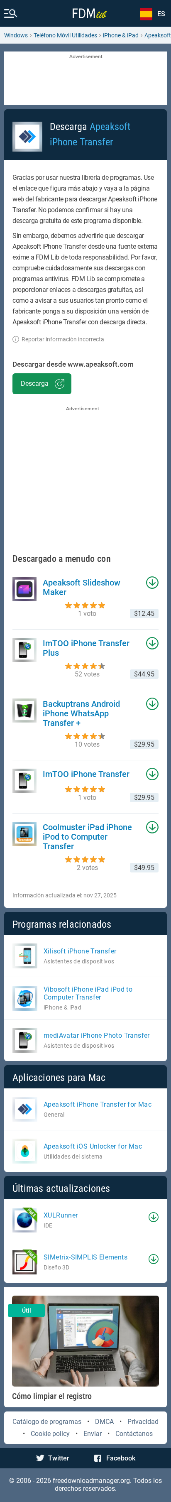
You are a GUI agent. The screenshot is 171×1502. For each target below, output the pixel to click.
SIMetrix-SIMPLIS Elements (85, 1257)
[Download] (154, 1217)
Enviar (92, 1434)
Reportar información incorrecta (63, 339)
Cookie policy (50, 1434)
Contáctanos (134, 1434)
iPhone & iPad (121, 35)
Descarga (35, 383)
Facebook (120, 1458)
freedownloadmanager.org (91, 1481)
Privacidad (143, 1422)
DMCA (104, 1422)
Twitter (58, 1458)
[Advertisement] (85, 79)
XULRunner (61, 1215)
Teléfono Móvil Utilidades (65, 35)
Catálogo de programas (46, 1422)
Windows (16, 35)
